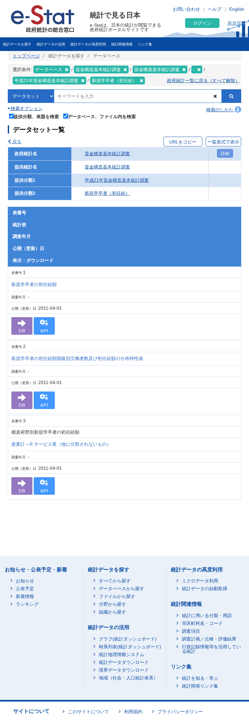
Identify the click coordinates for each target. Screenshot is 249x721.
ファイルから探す (117, 596)
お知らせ (25, 580)
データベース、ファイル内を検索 (102, 116)
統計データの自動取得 (204, 588)
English (236, 9)
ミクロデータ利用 (200, 580)
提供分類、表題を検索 (36, 116)
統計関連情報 (122, 44)
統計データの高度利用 (88, 44)
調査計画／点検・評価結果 (209, 639)
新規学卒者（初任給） (107, 193)
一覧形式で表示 (223, 141)
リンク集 (145, 44)
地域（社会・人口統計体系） (128, 678)
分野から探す (112, 604)
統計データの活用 (51, 44)
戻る (16, 141)
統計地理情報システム (121, 654)
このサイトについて (88, 711)
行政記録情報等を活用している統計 (211, 648)
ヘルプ (214, 9)
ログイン (202, 23)
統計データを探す (17, 44)
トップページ (26, 55)
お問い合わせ (186, 9)
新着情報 (25, 596)
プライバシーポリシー (180, 711)
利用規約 (133, 711)
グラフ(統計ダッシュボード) (128, 639)
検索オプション (25, 108)
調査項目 (191, 631)
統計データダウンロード (124, 662)
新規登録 (237, 23)
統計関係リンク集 (200, 686)
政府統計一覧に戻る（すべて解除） (203, 80)
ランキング (27, 604)
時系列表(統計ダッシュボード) (130, 646)
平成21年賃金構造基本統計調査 (117, 180)
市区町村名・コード (202, 623)
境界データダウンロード (124, 670)
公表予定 (25, 588)
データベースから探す (121, 588)
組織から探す (112, 612)
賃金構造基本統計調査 (107, 153)
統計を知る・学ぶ (200, 678)
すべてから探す (115, 580)
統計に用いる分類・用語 (207, 615)
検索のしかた (220, 109)
